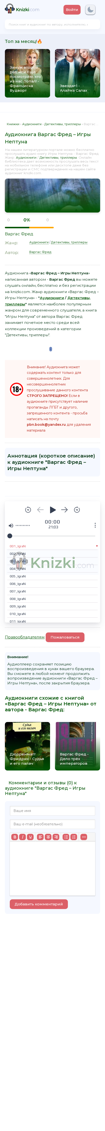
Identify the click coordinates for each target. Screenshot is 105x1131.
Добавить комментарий (39, 904)
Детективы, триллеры (58, 157)
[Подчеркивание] (30, 837)
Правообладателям (25, 637)
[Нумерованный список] (73, 837)
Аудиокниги (26, 157)
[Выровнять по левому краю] (40, 837)
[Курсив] (22, 837)
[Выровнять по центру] (48, 837)
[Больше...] (83, 837)
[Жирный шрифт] (14, 837)
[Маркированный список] (66, 837)
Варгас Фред (19, 233)
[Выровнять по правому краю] (55, 837)
